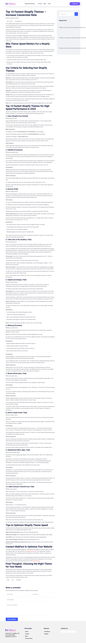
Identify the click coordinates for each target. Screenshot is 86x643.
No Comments (18, 21)
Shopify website (31, 551)
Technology (18, 579)
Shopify (46, 633)
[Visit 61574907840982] (62, 631)
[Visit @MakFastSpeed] (75, 631)
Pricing (40, 3)
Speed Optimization (30, 3)
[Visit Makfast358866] (64, 631)
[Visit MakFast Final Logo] (11, 3)
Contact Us (75, 3)
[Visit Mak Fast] (70, 631)
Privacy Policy (28, 638)
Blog (45, 3)
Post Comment (12, 619)
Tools (49, 3)
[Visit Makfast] (67, 631)
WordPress (47, 631)
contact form (36, 560)
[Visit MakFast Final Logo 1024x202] (10, 630)
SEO (13, 579)
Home (26, 631)
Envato (8, 579)
